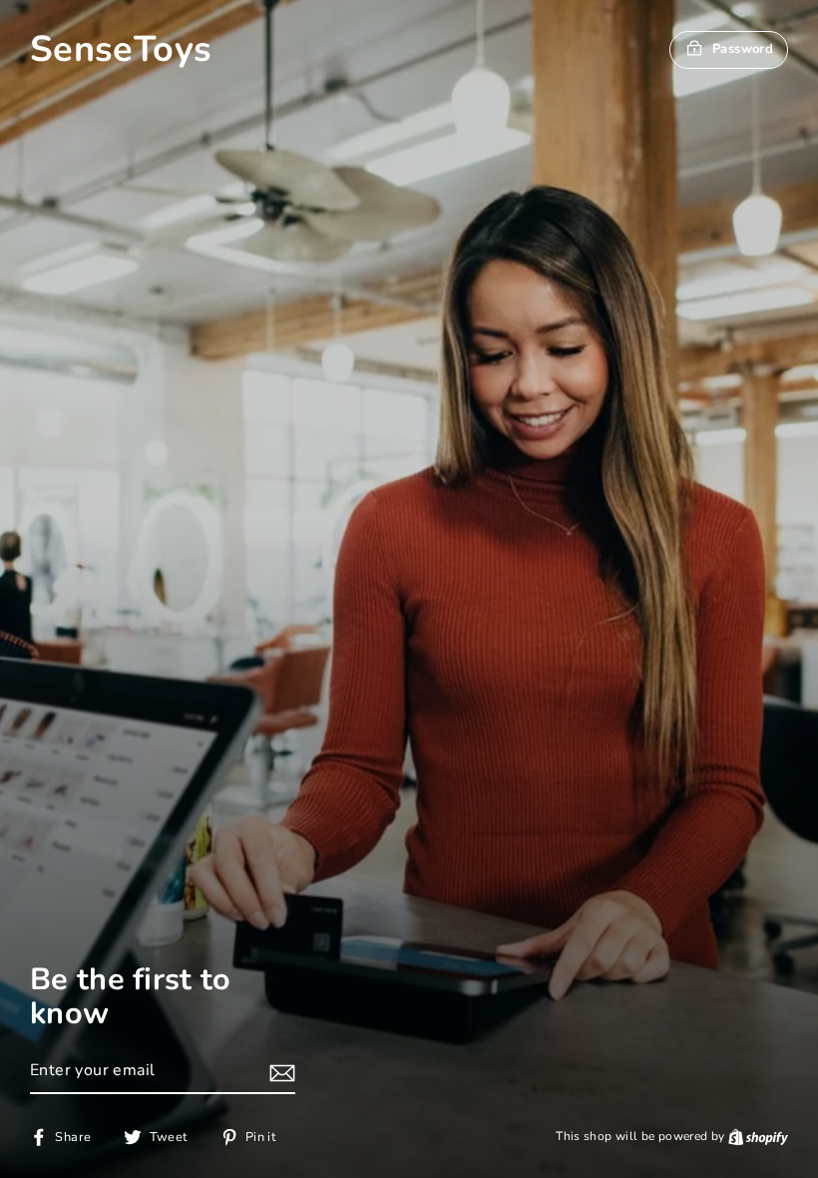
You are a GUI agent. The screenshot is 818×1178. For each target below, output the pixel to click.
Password (742, 49)
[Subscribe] (279, 1072)
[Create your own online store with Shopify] (758, 1136)
